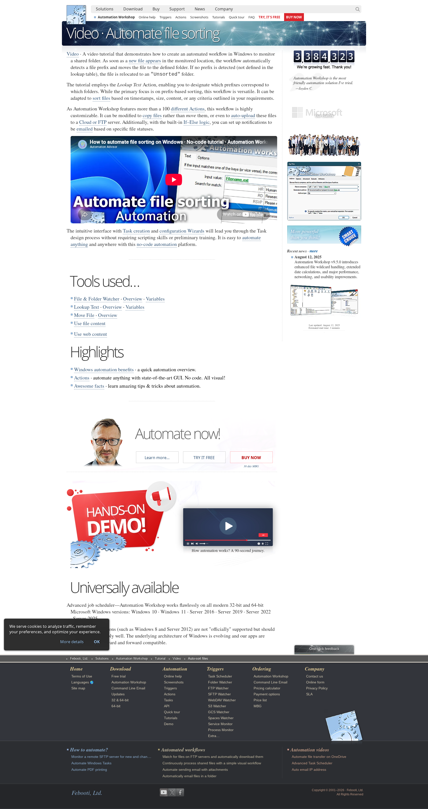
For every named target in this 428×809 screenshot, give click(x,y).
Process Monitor (221, 730)
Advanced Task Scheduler (312, 763)
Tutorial (160, 658)
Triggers (165, 17)
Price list (260, 700)
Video (73, 53)
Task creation (136, 230)
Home (76, 668)
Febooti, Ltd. (76, 14)
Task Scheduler (220, 676)
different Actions (188, 108)
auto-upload (243, 115)
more (314, 251)
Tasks (168, 700)
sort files (101, 98)
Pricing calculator (267, 688)
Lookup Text (86, 306)
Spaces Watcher (221, 718)
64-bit (115, 706)
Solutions (104, 9)
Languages (80, 682)
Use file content (90, 323)
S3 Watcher (217, 706)
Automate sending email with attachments (195, 770)
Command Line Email (128, 688)
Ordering (261, 668)
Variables (155, 298)
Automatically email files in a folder (189, 776)
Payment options (267, 694)
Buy (156, 9)
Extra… (214, 736)
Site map (78, 688)
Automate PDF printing (89, 770)
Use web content (90, 334)
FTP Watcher (218, 688)
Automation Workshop (116, 17)
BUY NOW (294, 17)
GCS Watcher (218, 712)
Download (133, 9)
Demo (168, 724)
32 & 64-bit (120, 700)
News (200, 9)
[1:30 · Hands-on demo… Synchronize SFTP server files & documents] (228, 527)
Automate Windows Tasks (91, 763)
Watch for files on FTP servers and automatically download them (212, 757)
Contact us (314, 676)
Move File (84, 315)
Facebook (180, 792)
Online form (315, 682)
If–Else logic (197, 122)
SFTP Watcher (219, 694)
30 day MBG (251, 466)
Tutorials (218, 17)
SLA (309, 694)
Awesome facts (89, 385)
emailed (85, 128)
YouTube (164, 792)
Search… (357, 9)
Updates (118, 694)
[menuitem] (104, 9)
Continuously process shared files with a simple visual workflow (211, 763)
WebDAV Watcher (222, 700)
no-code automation (157, 244)
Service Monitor (220, 724)
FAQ (251, 17)
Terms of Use (81, 676)
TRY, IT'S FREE (269, 17)
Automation (175, 668)
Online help (147, 17)
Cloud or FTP (93, 122)
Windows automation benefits (104, 369)
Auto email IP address (309, 770)
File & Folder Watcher (96, 298)
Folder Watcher (220, 682)
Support (177, 9)
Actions (180, 17)
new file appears (145, 60)
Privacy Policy (317, 688)
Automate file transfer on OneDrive (319, 757)
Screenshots (199, 17)
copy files (152, 115)
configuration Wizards (182, 230)
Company (224, 9)
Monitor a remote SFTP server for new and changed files (115, 757)
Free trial (118, 676)
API (166, 706)
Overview (132, 298)
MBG (258, 706)
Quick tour (236, 17)
